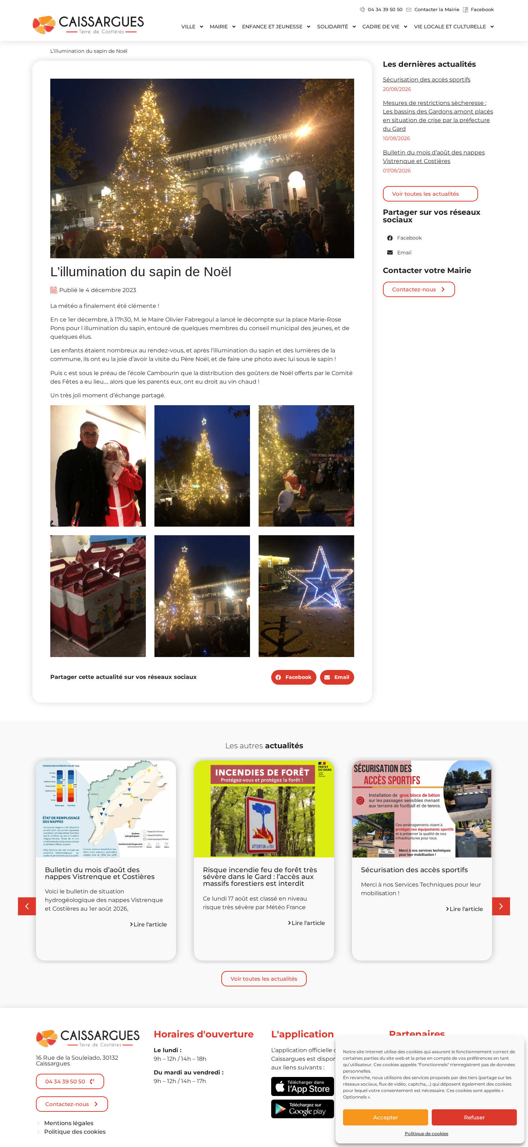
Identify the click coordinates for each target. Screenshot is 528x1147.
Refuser (474, 1117)
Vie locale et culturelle (450, 26)
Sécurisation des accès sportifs (427, 79)
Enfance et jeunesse (272, 26)
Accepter (385, 1117)
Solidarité (332, 26)
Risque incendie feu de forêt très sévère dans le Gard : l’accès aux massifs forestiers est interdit (260, 876)
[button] (293, 677)
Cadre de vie (380, 26)
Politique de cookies (426, 1133)
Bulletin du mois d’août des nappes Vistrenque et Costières (100, 873)
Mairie (219, 26)
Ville (188, 26)
